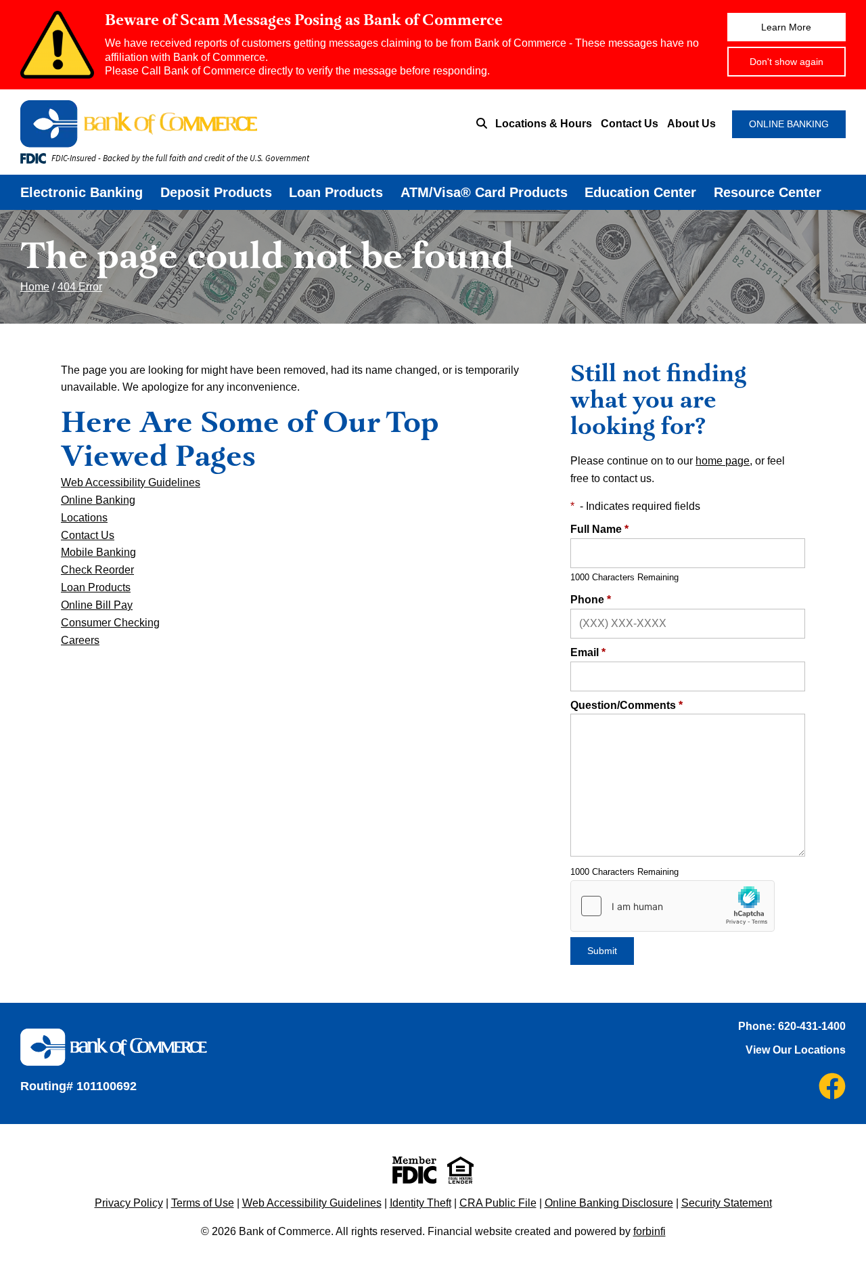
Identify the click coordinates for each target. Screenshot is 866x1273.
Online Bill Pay (97, 605)
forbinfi (649, 1231)
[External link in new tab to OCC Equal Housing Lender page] (460, 1170)
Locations (84, 517)
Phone (590, 599)
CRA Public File (498, 1203)
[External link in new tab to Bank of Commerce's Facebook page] (832, 1086)
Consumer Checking (110, 622)
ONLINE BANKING (789, 124)
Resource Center (767, 192)
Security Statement (726, 1203)
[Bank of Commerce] (195, 124)
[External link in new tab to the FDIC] (414, 1170)
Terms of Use (202, 1203)
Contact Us (629, 123)
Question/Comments (626, 705)
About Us (691, 123)
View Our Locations (796, 1050)
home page (723, 461)
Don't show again (786, 61)
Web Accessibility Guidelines (130, 482)
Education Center (640, 192)
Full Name (599, 529)
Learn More (786, 27)
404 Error (80, 287)
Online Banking (98, 500)
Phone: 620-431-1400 (792, 1026)
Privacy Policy (129, 1203)
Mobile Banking (98, 552)
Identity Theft (420, 1203)
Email (588, 652)
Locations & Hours (543, 123)
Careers (80, 640)
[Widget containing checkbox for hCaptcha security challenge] (672, 906)
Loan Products (336, 192)
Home (34, 287)
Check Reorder (97, 570)
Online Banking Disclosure (609, 1203)
